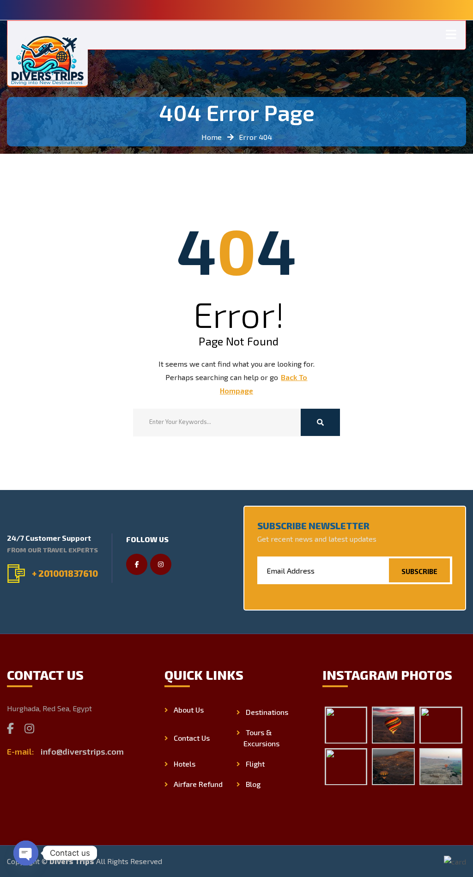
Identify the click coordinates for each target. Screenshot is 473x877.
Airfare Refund (198, 784)
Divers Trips (71, 861)
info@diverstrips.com (82, 751)
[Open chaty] (25, 853)
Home (211, 137)
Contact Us (192, 737)
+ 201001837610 (65, 573)
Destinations (267, 712)
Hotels (184, 763)
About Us (189, 709)
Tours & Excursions (261, 738)
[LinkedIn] (50, 728)
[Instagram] (29, 728)
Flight (255, 763)
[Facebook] (10, 728)
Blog (253, 784)
